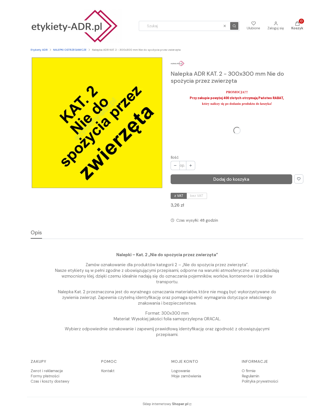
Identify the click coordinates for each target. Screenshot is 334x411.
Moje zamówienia (186, 375)
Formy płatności (45, 375)
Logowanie (180, 370)
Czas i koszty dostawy (50, 381)
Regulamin (250, 375)
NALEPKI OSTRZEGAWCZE (70, 50)
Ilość (175, 157)
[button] (234, 26)
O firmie (249, 370)
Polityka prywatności (260, 381)
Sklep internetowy (165, 404)
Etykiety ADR (39, 50)
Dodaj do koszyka (231, 179)
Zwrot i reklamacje (47, 370)
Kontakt (108, 370)
